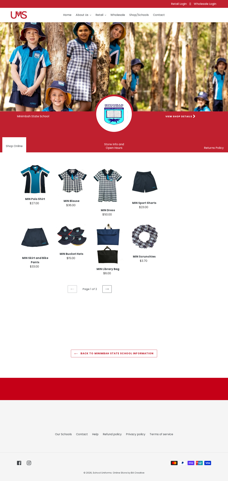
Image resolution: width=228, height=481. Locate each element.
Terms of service (161, 434)
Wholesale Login (205, 4)
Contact (82, 434)
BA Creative (137, 472)
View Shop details (179, 116)
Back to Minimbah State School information (117, 353)
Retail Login (179, 4)
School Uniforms (102, 472)
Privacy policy (135, 434)
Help (95, 434)
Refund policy (112, 434)
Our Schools (63, 434)
